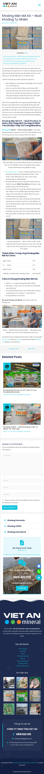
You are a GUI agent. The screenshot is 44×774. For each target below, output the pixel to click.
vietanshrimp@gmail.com (22, 583)
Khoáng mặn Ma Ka (12, 172)
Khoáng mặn (6, 130)
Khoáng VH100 (23, 663)
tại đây (19, 339)
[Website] (22, 495)
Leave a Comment (9, 395)
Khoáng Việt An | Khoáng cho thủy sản (25, 763)
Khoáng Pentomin (23, 661)
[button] (22, 588)
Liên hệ (23, 658)
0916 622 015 (22, 577)
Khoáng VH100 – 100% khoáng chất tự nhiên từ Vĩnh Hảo (20, 428)
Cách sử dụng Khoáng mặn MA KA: (14, 63)
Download (22, 550)
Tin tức (23, 654)
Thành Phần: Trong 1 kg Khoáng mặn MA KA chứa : (19, 61)
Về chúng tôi (23, 649)
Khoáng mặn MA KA (22, 666)
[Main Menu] (39, 4)
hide (25, 53)
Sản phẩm (5, 23)
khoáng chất (6, 339)
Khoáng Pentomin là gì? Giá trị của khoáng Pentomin (20, 391)
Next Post (32, 349)
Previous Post (13, 349)
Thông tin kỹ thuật (22, 656)
